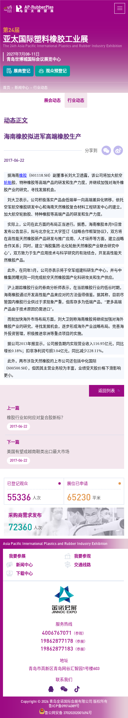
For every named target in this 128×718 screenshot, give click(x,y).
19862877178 (56, 640)
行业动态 (40, 88)
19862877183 (56, 648)
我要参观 (82, 555)
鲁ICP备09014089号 (64, 706)
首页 (6, 88)
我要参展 (17, 556)
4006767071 (57, 632)
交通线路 (82, 564)
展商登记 (22, 70)
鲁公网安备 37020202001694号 (68, 713)
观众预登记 (56, 70)
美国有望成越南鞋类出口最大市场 (38, 451)
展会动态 (52, 100)
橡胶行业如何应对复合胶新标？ (36, 417)
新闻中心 (22, 88)
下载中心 (24, 573)
